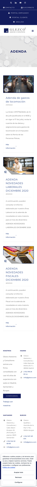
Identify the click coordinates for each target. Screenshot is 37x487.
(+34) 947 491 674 (28, 437)
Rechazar (18, 477)
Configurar (18, 482)
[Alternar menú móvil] (33, 31)
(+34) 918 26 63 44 (28, 373)
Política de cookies (9, 467)
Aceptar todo (18, 472)
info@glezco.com (29, 378)
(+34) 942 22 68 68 (11, 442)
